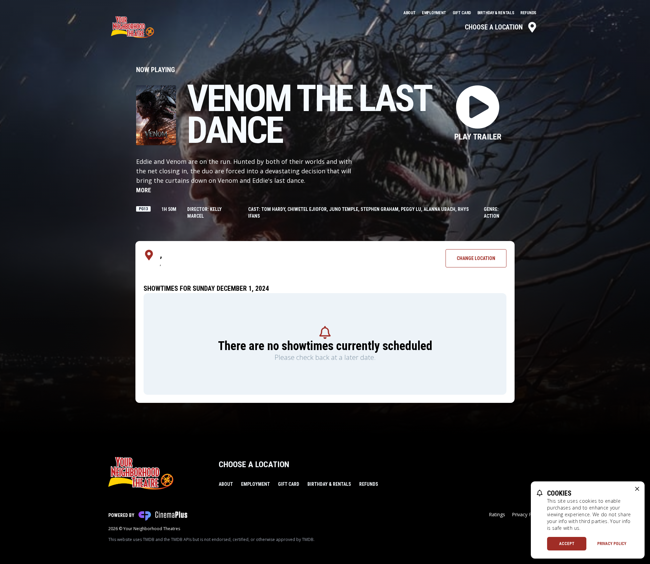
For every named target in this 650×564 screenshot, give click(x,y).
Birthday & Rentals (496, 12)
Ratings (497, 514)
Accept (567, 543)
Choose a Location (494, 27)
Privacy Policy (611, 543)
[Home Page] (132, 27)
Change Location (476, 258)
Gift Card (462, 12)
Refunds (528, 12)
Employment (434, 12)
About (410, 12)
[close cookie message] (637, 488)
